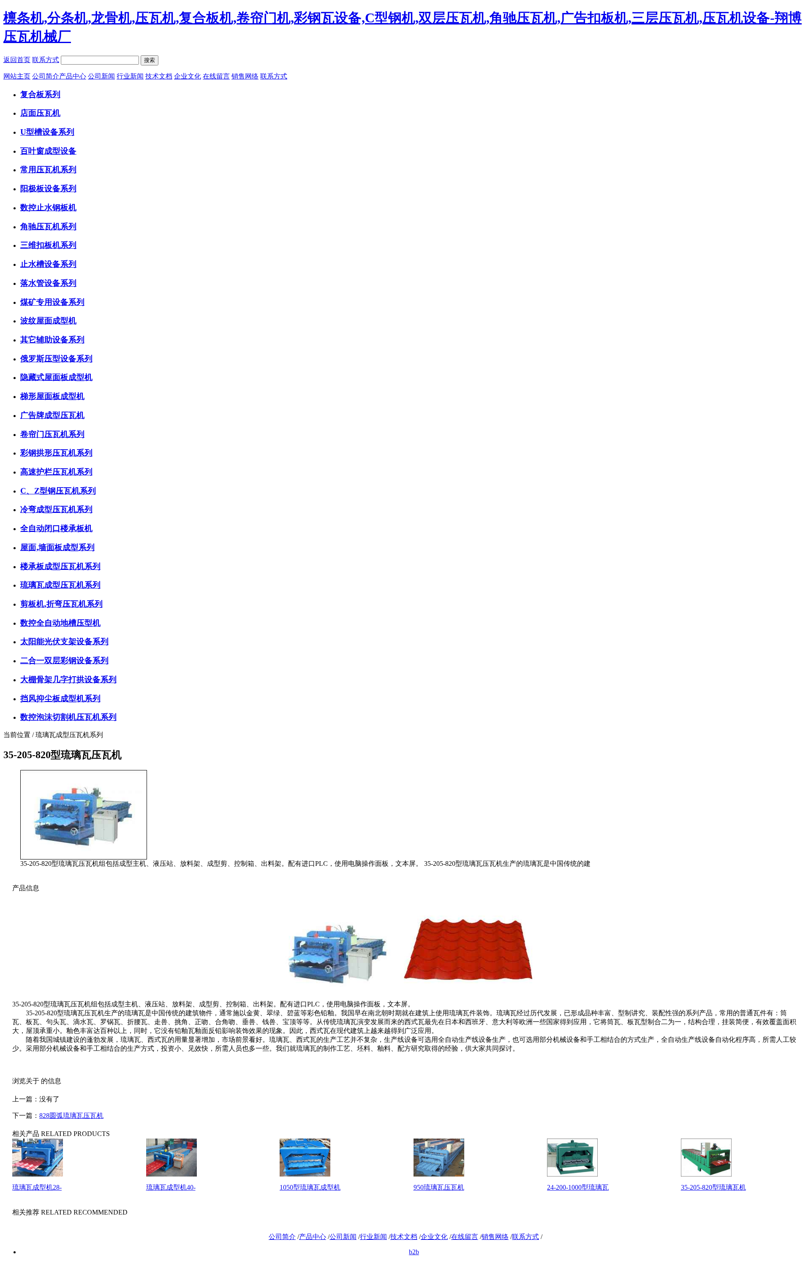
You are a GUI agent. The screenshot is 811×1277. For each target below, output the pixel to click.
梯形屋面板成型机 (52, 396)
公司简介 (45, 76)
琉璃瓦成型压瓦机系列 (60, 584)
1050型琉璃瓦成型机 (310, 1187)
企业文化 (187, 76)
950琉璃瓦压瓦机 (439, 1187)
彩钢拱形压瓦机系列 (56, 452)
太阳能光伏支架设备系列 (64, 641)
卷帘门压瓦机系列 (52, 434)
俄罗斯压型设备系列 (56, 358)
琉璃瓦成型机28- (37, 1187)
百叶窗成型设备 (48, 150)
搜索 (149, 60)
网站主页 (16, 76)
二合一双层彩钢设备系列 (64, 660)
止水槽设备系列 (48, 264)
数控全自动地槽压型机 (60, 622)
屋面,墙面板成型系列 (57, 547)
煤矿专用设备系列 (52, 302)
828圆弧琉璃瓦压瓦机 (71, 1115)
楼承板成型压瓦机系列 (60, 566)
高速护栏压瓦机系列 (56, 471)
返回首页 (16, 59)
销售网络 (245, 76)
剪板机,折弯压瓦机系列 (61, 603)
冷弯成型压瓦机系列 (56, 509)
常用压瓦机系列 (48, 169)
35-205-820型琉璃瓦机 (713, 1187)
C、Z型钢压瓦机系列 (58, 490)
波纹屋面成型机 (48, 320)
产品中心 (72, 76)
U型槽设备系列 (47, 131)
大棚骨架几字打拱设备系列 (68, 679)
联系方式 (45, 59)
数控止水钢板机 (48, 207)
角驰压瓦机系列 (48, 226)
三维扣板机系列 (48, 245)
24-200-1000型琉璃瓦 (578, 1187)
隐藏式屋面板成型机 (56, 377)
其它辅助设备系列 (52, 339)
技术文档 (158, 76)
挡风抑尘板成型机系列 (60, 698)
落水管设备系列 (48, 283)
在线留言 (216, 76)
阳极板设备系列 (48, 188)
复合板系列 (40, 94)
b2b (414, 1251)
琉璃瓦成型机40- (171, 1187)
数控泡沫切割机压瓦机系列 (68, 717)
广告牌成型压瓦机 (52, 415)
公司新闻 (101, 76)
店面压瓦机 (40, 112)
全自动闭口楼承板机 (56, 528)
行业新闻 (130, 76)
